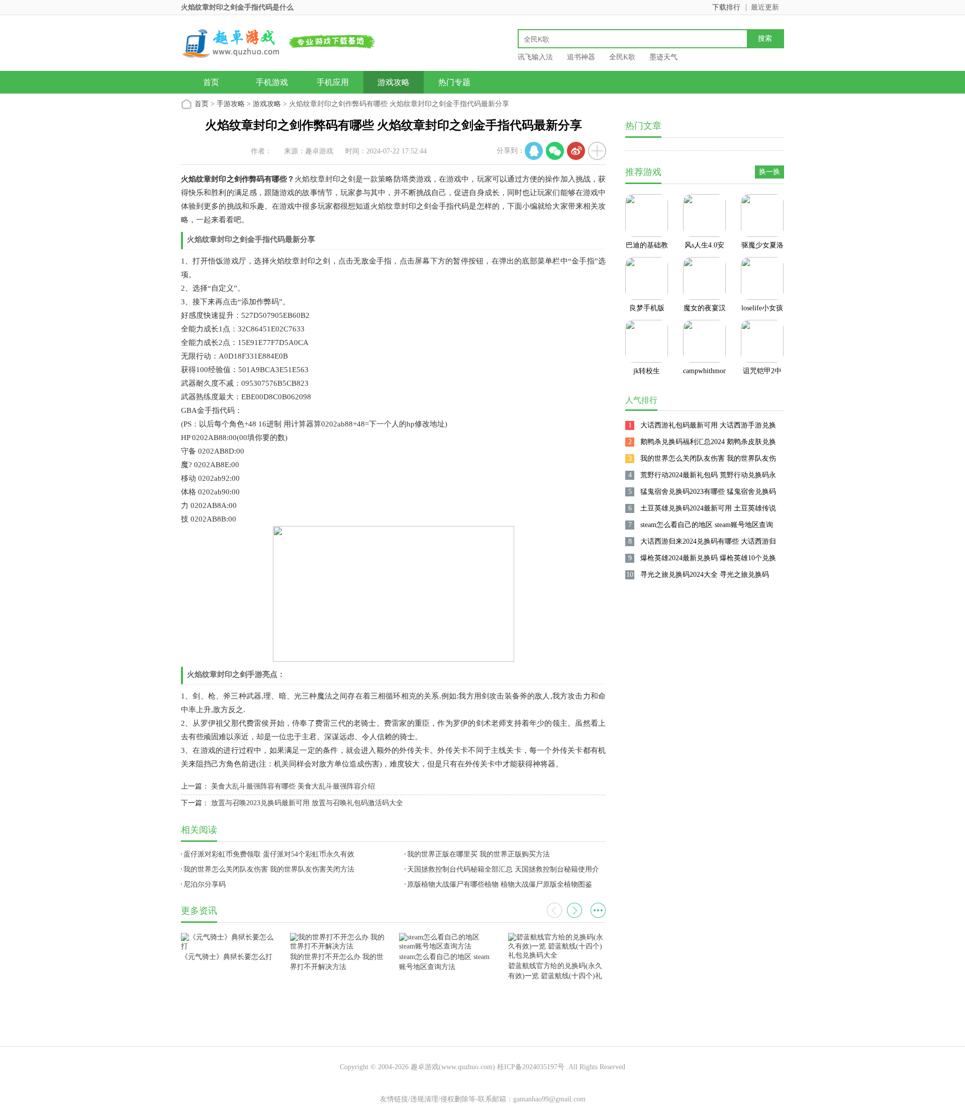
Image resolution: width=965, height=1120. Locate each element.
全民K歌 (622, 57)
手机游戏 (272, 82)
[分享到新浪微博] (576, 151)
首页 (211, 82)
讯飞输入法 (535, 57)
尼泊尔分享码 (204, 884)
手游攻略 (231, 104)
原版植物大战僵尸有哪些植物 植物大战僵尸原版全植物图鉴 (499, 884)
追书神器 (581, 57)
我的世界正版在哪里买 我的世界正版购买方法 (478, 854)
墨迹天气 (663, 57)
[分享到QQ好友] (534, 151)
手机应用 (333, 82)
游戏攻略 (393, 82)
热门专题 (454, 82)
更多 (598, 910)
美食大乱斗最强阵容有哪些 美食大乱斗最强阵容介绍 (293, 786)
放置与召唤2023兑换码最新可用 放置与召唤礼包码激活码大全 (307, 803)
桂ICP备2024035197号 (530, 1067)
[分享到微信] (555, 151)
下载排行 (726, 7)
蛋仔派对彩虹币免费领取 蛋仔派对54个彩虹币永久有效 (268, 854)
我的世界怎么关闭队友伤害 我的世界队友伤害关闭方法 (268, 869)
